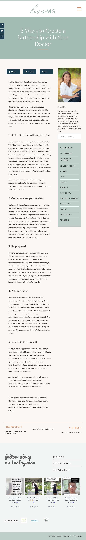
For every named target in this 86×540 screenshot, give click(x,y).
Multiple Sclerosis (69, 198)
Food (62, 177)
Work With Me (61, 463)
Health (63, 182)
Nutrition (65, 204)
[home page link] (43, 9)
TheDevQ (78, 536)
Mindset (64, 188)
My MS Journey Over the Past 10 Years (15, 432)
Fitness (63, 171)
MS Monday (65, 193)
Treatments (66, 215)
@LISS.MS (57, 457)
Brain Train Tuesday (65, 159)
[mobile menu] (79, 9)
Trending (64, 220)
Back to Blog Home (42, 429)
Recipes (63, 209)
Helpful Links (60, 470)
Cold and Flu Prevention (71, 432)
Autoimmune (66, 153)
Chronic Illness (68, 166)
